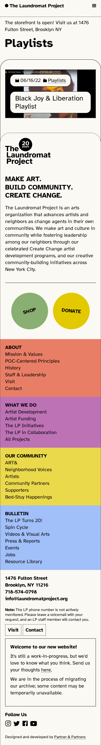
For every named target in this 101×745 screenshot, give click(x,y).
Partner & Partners (70, 736)
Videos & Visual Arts (27, 534)
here (46, 670)
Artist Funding (20, 419)
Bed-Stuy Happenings (28, 497)
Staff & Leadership (25, 375)
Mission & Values (23, 354)
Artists (12, 476)
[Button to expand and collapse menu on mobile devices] (94, 6)
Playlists (57, 80)
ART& (11, 463)
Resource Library (23, 561)
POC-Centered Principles (32, 361)
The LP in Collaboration (31, 432)
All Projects (17, 439)
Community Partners (27, 483)
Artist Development (26, 412)
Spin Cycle (16, 527)
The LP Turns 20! (23, 520)
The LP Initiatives (24, 426)
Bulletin (16, 514)
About (13, 347)
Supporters (17, 490)
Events (12, 548)
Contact (13, 388)
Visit (10, 381)
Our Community (26, 456)
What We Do (21, 405)
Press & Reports (22, 541)
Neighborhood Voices (28, 470)
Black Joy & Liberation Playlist (49, 102)
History (13, 368)
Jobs (10, 555)
